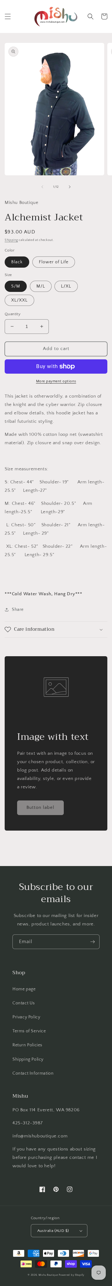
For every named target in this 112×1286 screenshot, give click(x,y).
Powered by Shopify (71, 1275)
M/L (40, 286)
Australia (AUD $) (53, 1230)
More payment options (56, 381)
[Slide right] (70, 187)
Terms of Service (29, 1031)
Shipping (11, 240)
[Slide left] (42, 187)
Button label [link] (40, 807)
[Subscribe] (92, 941)
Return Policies (27, 1045)
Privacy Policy (26, 1017)
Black (17, 262)
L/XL (66, 286)
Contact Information (33, 1073)
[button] (8, 16)
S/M (15, 286)
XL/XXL (19, 300)
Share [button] (18, 609)
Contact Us (23, 1003)
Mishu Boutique (48, 1275)
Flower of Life (53, 262)
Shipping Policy (28, 1059)
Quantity (13, 314)
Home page (23, 989)
